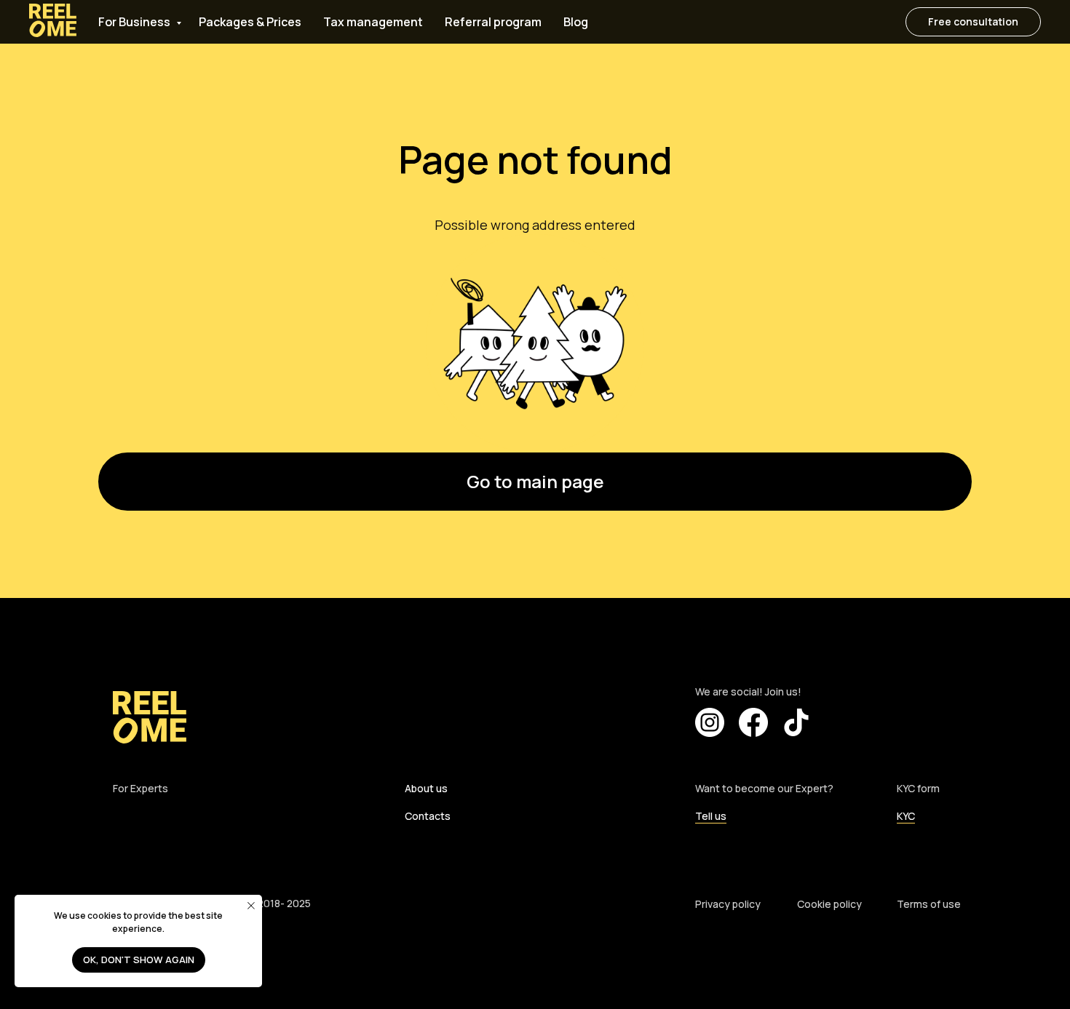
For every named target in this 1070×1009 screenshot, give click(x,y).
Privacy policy (728, 904)
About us (426, 788)
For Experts (140, 788)
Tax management (373, 22)
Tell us (710, 816)
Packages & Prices (250, 22)
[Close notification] (251, 905)
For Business (135, 22)
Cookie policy (829, 904)
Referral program (493, 22)
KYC (906, 816)
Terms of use (929, 904)
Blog (575, 22)
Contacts (428, 816)
